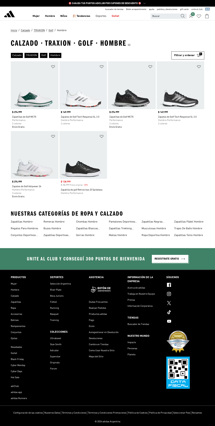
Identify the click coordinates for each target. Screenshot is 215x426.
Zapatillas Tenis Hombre (188, 235)
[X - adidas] (185, 303)
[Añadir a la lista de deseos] (53, 67)
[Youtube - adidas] (185, 321)
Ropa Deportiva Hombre (156, 235)
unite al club (197, 9)
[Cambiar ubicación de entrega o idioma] (207, 9)
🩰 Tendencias (81, 16)
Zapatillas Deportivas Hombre (56, 235)
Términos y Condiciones (74, 413)
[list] (91, 55)
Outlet (115, 16)
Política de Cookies (138, 413)
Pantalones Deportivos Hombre (122, 222)
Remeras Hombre (54, 221)
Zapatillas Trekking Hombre (120, 229)
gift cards (184, 9)
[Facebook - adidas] (185, 285)
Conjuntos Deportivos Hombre (23, 235)
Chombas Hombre (86, 221)
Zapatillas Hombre (22, 221)
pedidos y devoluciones (167, 9)
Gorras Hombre (85, 235)
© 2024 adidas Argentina (107, 421)
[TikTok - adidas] (185, 312)
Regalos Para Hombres (24, 228)
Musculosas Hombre (154, 228)
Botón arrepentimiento (136, 9)
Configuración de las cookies (28, 413)
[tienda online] (9, 14)
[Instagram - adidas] (185, 294)
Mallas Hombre (118, 235)
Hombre (50, 16)
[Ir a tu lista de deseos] (199, 16)
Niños (63, 16)
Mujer (36, 16)
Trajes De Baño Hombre (188, 228)
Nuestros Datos (52, 413)
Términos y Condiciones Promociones (107, 413)
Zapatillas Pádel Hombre (188, 221)
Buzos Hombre (52, 228)
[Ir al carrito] (207, 16)
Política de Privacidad (160, 413)
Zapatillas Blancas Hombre (87, 229)
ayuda (151, 9)
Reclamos (197, 413)
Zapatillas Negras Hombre (152, 222)
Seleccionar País (181, 413)
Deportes (101, 16)
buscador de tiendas (114, 9)
